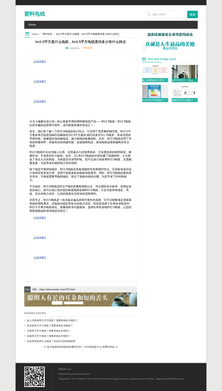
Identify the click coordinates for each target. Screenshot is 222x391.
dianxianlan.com (81, 373)
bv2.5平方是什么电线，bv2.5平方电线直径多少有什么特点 (80, 42)
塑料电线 (34, 14)
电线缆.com (65, 369)
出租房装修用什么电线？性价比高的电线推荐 (51, 341)
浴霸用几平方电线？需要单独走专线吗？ (49, 336)
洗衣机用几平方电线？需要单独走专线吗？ (50, 325)
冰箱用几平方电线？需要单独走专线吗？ (49, 330)
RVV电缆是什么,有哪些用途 (99, 346)
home (35, 34)
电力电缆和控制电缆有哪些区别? (64, 346)
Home (32, 24)
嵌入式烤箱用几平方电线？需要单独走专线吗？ (52, 320)
